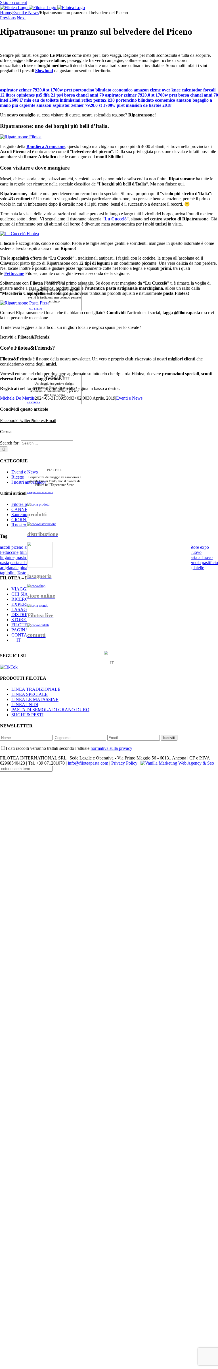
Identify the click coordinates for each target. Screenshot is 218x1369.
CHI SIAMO (23, 594)
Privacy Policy (124, 763)
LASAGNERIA (26, 609)
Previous (8, 17)
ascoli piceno (11, 547)
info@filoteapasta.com (88, 763)
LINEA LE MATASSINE (34, 699)
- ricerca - (33, 402)
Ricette (17, 477)
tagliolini (8, 572)
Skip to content (13, 2)
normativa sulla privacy (111, 748)
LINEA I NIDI (24, 704)
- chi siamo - (35, 308)
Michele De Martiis (17, 398)
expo (204, 547)
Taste (21, 572)
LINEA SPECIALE (29, 694)
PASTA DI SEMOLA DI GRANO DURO (50, 709)
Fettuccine (14, 273)
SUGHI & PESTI (27, 714)
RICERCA (21, 599)
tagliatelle (195, 567)
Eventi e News (24, 471)
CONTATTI (22, 635)
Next (21, 17)
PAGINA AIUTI (26, 629)
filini (24, 552)
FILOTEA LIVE (26, 624)
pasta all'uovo (22, 562)
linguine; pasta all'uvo (19, 557)
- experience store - (40, 492)
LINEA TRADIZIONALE (35, 689)
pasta (4, 562)
